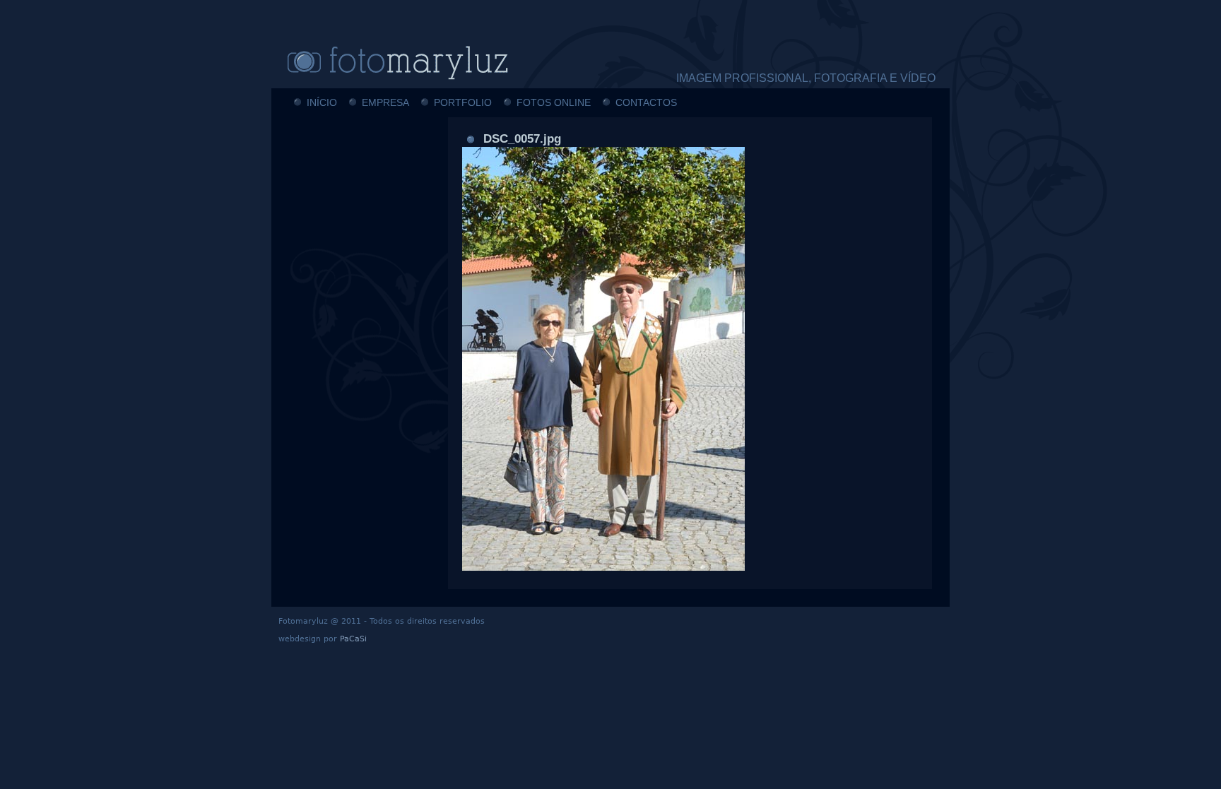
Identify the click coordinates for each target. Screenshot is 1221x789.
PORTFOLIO (463, 102)
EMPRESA (385, 102)
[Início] (419, 61)
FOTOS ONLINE (554, 102)
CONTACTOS (646, 102)
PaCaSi (353, 638)
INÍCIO (322, 102)
